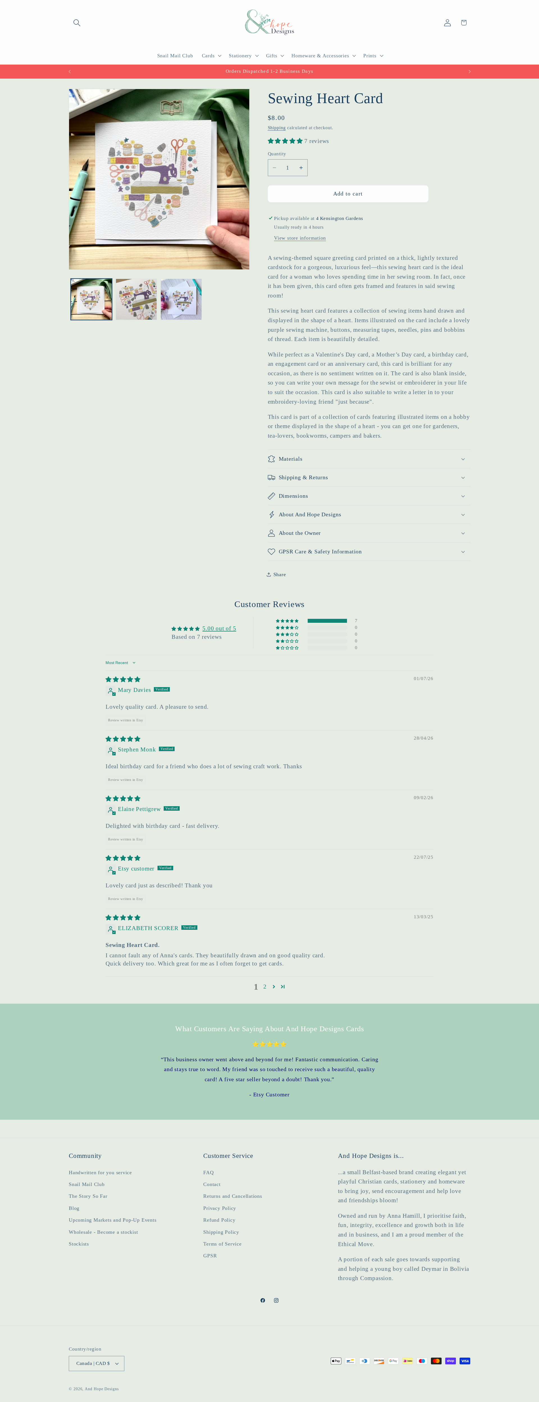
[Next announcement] (469, 71)
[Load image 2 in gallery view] (136, 299)
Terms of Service (222, 1243)
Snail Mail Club (87, 1184)
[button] (77, 23)
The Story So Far (88, 1196)
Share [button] (279, 574)
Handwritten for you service (100, 1172)
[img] (123, 679)
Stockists (79, 1243)
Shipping (277, 127)
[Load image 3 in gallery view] (181, 299)
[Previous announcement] (69, 71)
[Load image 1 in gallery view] (91, 299)
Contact (211, 1184)
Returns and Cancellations (232, 1196)
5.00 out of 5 (219, 628)
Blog (74, 1208)
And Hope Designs (102, 1388)
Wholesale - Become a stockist (103, 1232)
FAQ (208, 1172)
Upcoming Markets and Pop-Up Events (113, 1220)
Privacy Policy (219, 1208)
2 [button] (265, 986)
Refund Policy (219, 1220)
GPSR (210, 1255)
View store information (300, 238)
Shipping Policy (221, 1232)
